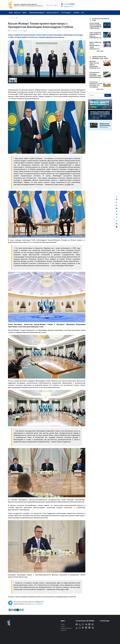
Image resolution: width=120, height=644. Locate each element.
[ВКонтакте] (10, 610)
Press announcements (37, 12)
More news (100, 51)
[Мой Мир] (15, 610)
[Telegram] (23, 610)
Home (10, 12)
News (24, 12)
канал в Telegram (36, 604)
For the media (66, 12)
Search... (108, 95)
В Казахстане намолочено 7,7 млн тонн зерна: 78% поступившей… (95, 84)
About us (17, 12)
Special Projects (52, 12)
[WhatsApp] (20, 610)
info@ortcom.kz (68, 6)
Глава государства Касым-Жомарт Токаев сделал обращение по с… (95, 45)
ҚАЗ (47, 5)
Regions (76, 12)
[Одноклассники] (12, 610)
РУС (51, 5)
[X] (17, 610)
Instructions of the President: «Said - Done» (100, 57)
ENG (55, 5)
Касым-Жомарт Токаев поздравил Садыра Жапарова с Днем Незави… (95, 25)
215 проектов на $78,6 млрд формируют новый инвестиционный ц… (95, 75)
